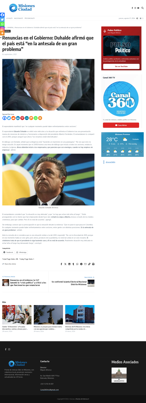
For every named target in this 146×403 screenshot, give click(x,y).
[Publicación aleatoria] (137, 18)
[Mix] (31, 118)
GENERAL (10, 27)
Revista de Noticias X (82, 399)
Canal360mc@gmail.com (49, 390)
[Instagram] (2, 28)
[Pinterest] (22, 118)
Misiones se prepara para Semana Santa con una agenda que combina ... (48, 328)
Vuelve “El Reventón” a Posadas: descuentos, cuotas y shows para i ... (15, 328)
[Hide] (1, 38)
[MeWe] (27, 118)
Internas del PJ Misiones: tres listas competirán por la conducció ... (77, 328)
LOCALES (9, 18)
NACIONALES (18, 18)
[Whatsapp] (36, 118)
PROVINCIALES (30, 18)
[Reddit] (13, 118)
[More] (40, 118)
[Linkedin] (18, 118)
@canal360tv (110, 162)
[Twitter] (9, 118)
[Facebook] (5, 118)
